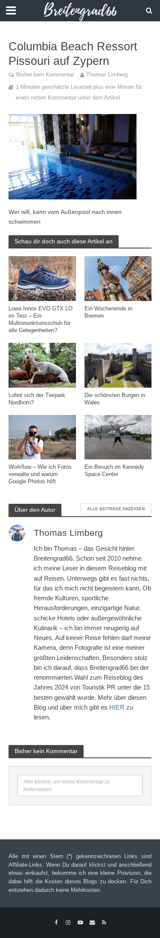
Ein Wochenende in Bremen (108, 312)
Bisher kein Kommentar (45, 75)
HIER (117, 707)
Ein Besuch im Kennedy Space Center (114, 470)
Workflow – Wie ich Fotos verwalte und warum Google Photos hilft (40, 474)
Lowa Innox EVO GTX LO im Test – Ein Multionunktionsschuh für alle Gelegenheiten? (41, 319)
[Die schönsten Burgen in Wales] (118, 364)
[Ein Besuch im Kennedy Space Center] (118, 436)
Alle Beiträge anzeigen (116, 508)
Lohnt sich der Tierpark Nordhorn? (37, 399)
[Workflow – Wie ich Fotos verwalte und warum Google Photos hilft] (42, 436)
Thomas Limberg (107, 75)
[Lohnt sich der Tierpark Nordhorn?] (42, 364)
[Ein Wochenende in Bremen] (118, 278)
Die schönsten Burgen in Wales (114, 399)
